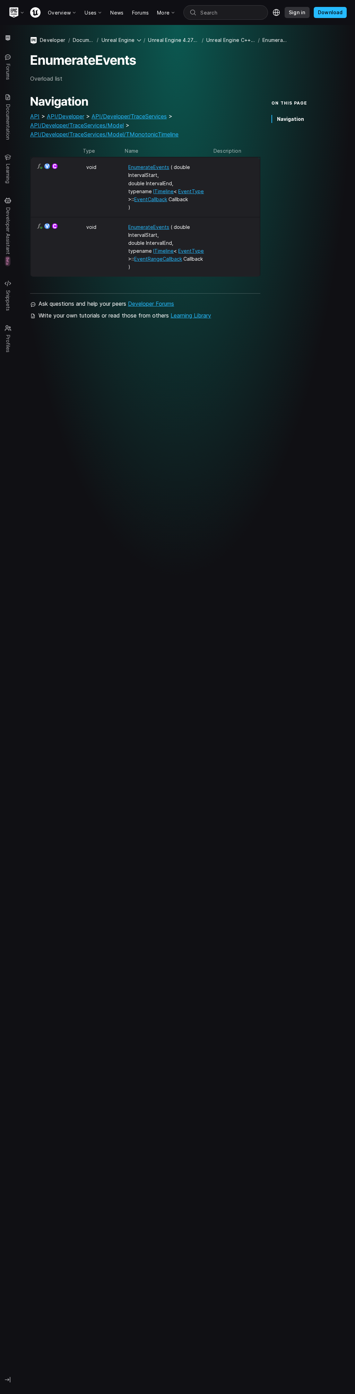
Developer (53, 40)
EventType (191, 191)
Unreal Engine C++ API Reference (230, 40)
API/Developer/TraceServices (129, 116)
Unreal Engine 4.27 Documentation (173, 40)
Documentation (83, 40)
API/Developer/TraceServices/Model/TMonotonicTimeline (104, 134)
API (35, 116)
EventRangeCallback (158, 259)
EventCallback (150, 199)
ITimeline (163, 191)
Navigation (290, 119)
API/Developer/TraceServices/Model (77, 125)
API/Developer (65, 116)
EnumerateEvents (148, 167)
